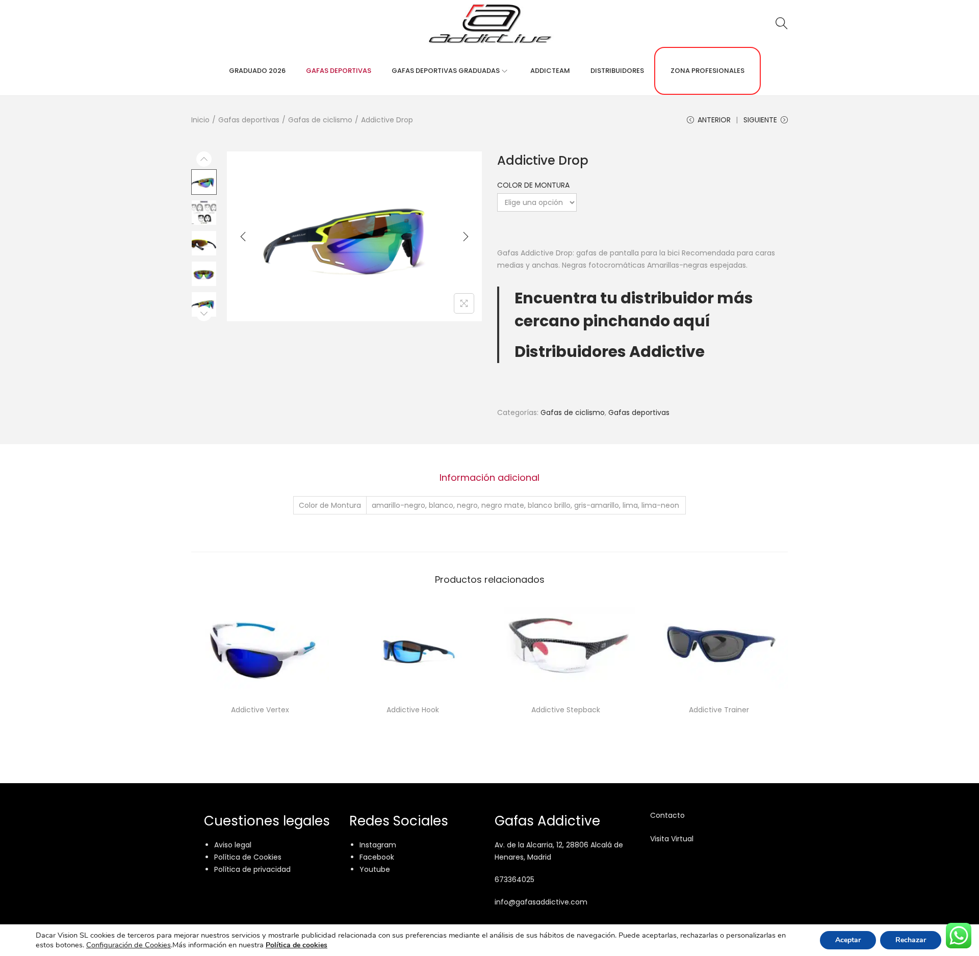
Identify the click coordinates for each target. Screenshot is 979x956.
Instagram (377, 845)
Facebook (376, 857)
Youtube (374, 869)
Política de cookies (296, 945)
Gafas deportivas (248, 120)
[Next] (465, 236)
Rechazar (910, 940)
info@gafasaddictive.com (541, 902)
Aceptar (848, 940)
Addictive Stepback (565, 710)
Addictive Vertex (260, 710)
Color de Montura (533, 185)
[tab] (489, 478)
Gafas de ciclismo (320, 120)
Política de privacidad (252, 869)
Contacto (667, 815)
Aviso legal (232, 845)
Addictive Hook (413, 710)
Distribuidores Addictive (609, 352)
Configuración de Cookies (128, 944)
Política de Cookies (247, 857)
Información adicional (489, 478)
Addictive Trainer (719, 710)
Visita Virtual (671, 839)
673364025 (514, 879)
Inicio (200, 120)
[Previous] (243, 236)
